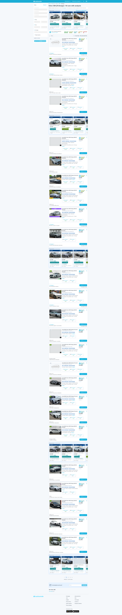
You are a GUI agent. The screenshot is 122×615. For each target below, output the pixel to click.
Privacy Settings (69, 605)
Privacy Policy (68, 601)
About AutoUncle (77, 596)
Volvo (57, 3)
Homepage (68, 596)
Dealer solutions (69, 603)
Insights (67, 599)
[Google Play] (69, 611)
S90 (59, 3)
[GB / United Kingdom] (87, 1)
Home (49, 3)
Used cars (53, 3)
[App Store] (76, 611)
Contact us (76, 601)
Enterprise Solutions (78, 603)
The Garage (77, 599)
